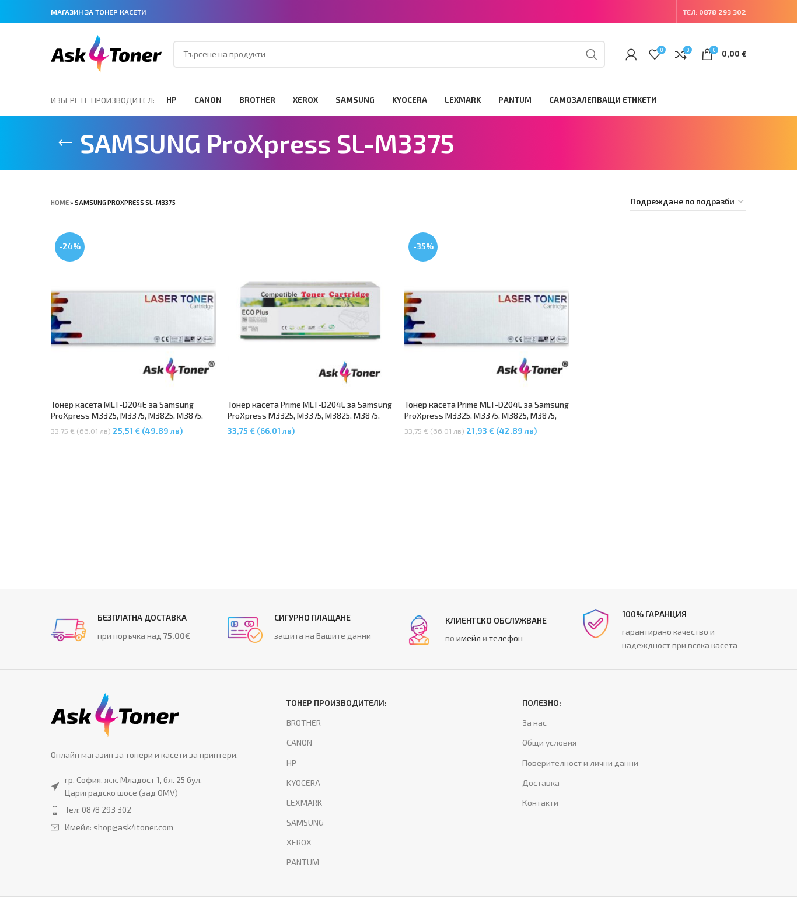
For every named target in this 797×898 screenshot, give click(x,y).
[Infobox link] (133, 630)
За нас (534, 723)
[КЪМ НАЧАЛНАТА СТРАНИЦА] (65, 143)
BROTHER (303, 723)
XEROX (299, 842)
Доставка (541, 783)
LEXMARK (304, 802)
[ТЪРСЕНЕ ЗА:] (591, 54)
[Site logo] (106, 53)
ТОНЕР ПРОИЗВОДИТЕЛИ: (336, 703)
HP (291, 763)
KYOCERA (303, 783)
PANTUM (302, 862)
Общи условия (549, 742)
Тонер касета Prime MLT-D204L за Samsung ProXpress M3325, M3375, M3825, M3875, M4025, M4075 (310, 415)
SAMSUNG (305, 822)
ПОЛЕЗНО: (541, 703)
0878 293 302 (722, 12)
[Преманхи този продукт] (145, 809)
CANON (299, 742)
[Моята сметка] (631, 54)
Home (60, 202)
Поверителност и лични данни (580, 763)
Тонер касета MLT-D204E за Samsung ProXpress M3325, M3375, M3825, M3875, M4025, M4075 (127, 415)
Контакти (540, 802)
